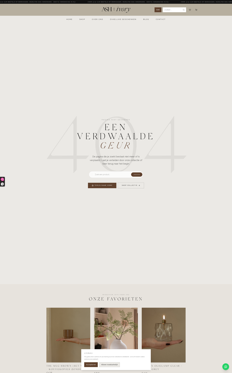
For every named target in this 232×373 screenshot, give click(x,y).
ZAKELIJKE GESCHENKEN (123, 19)
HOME (69, 19)
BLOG (146, 19)
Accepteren (91, 365)
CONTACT (161, 19)
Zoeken (137, 174)
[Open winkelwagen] (196, 9)
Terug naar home (103, 185)
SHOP (82, 19)
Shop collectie (130, 185)
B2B (158, 10)
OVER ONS (97, 19)
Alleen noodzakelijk (109, 365)
